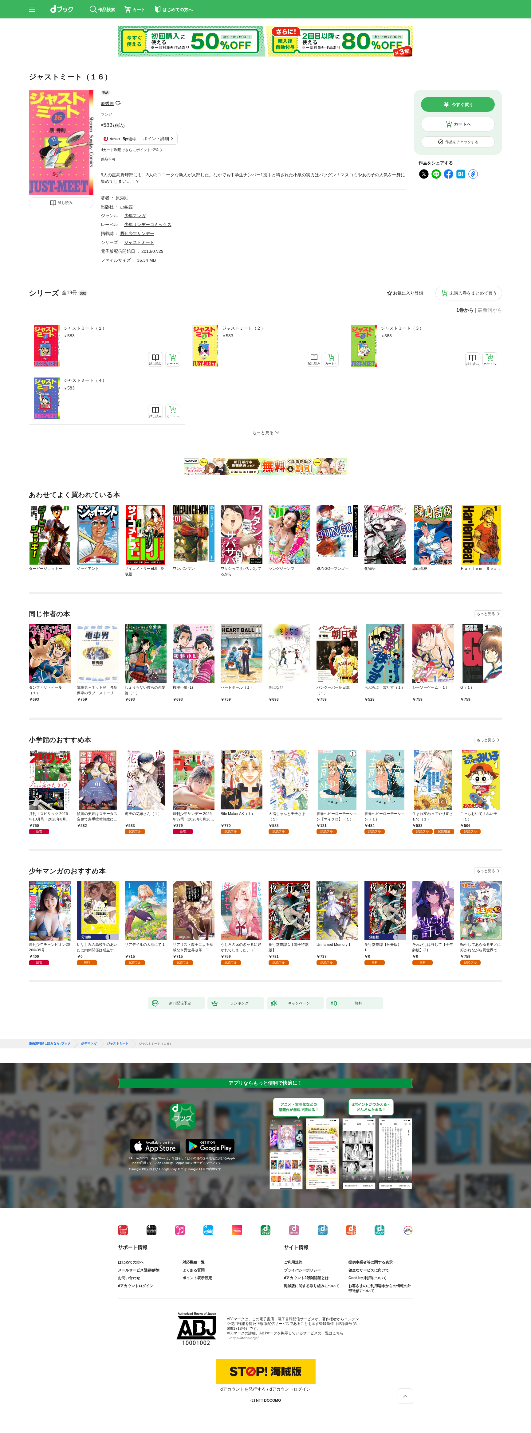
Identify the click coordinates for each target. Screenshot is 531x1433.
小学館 (126, 206)
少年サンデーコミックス (147, 224)
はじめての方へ (131, 1262)
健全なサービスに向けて (368, 1270)
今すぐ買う (462, 104)
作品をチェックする (461, 142)
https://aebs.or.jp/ (244, 1338)
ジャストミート (139, 242)
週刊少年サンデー (137, 233)
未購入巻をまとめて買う (473, 293)
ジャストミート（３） (402, 328)
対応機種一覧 (194, 1262)
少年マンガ (135, 215)
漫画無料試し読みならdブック (50, 1043)
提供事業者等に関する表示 (370, 1262)
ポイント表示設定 (197, 1278)
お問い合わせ (129, 1278)
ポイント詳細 (156, 138)
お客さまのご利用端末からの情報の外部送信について (379, 1288)
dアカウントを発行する (243, 1389)
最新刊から (490, 310)
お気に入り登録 (408, 293)
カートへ (462, 124)
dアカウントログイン (135, 1286)
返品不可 (108, 159)
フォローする (118, 103)
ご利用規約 (293, 1262)
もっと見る (486, 614)
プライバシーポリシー (302, 1270)
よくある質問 (194, 1270)
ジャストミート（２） (243, 328)
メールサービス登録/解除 (138, 1270)
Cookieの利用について (367, 1278)
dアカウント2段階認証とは (306, 1278)
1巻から (465, 310)
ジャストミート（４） (85, 380)
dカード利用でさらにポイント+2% (130, 150)
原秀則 (107, 103)
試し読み (65, 203)
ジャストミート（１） (85, 328)
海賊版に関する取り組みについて (311, 1286)
